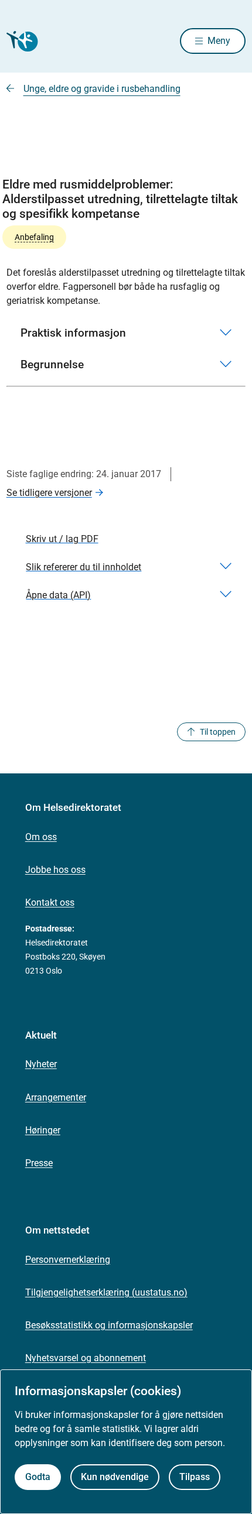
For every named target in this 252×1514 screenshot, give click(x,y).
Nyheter (41, 1064)
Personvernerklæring (67, 1259)
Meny (218, 40)
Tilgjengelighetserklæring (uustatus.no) (106, 1292)
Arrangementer (55, 1097)
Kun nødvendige (115, 1476)
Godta (37, 1476)
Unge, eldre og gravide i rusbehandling (102, 88)
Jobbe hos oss (55, 869)
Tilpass (194, 1476)
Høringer (42, 1130)
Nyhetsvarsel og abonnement (85, 1358)
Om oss (41, 836)
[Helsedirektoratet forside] (20, 41)
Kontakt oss (49, 902)
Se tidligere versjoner (49, 492)
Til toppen (218, 732)
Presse (39, 1163)
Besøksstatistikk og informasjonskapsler (109, 1325)
